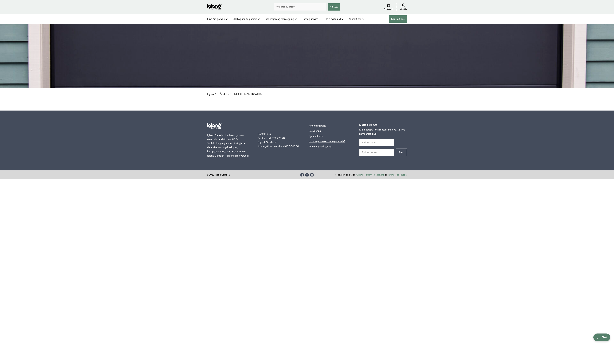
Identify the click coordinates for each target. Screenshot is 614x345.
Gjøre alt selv (316, 136)
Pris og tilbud (333, 18)
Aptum (359, 174)
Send (401, 152)
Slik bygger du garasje (245, 18)
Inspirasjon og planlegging (279, 18)
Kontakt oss (355, 18)
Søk (335, 6)
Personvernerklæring (320, 146)
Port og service (310, 18)
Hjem (210, 94)
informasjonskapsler (397, 174)
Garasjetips (315, 130)
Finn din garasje (216, 18)
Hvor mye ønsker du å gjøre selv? (327, 141)
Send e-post (272, 142)
